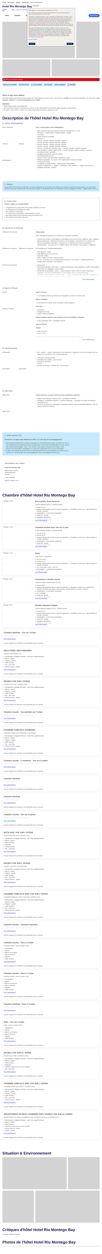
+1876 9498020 (10, 477)
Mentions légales (33, 39)
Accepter (70, 43)
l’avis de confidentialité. (46, 30)
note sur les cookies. (60, 28)
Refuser (32, 43)
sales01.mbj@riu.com (11, 480)
